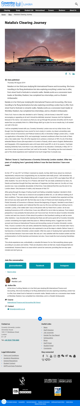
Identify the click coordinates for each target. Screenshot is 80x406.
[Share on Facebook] (66, 74)
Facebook (40, 265)
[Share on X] (70, 74)
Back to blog (11, 272)
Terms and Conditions (11, 355)
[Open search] (77, 4)
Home (3, 15)
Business (62, 10)
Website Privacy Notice (40, 404)
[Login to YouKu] (43, 359)
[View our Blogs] (70, 356)
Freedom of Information (44, 402)
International (40, 10)
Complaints (48, 348)
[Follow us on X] (47, 356)
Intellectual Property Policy (57, 402)
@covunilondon (15, 265)
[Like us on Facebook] (43, 356)
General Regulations (10, 361)
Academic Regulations (11, 358)
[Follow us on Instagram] (55, 356)
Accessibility (22, 402)
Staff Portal (48, 343)
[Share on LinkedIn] (73, 74)
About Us (73, 10)
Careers (51, 10)
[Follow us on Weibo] (66, 355)
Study (18, 10)
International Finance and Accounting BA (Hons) (24, 302)
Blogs (46, 340)
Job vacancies (49, 333)
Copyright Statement (31, 402)
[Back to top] (40, 319)
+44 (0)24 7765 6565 (11, 340)
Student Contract (9, 363)
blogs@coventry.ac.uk (17, 309)
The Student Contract (11, 402)
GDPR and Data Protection (13, 366)
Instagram (64, 265)
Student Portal (48, 346)
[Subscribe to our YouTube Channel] (51, 356)
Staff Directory (49, 330)
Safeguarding (48, 338)
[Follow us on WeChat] (62, 355)
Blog (10, 15)
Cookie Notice (69, 402)
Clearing (7, 10)
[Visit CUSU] (48, 359)
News (45, 327)
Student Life (29, 10)
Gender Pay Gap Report (52, 335)
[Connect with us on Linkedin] (59, 356)
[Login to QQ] (74, 356)
